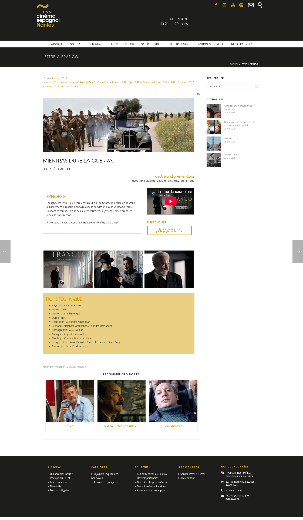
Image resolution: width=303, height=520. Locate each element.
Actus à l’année (88, 82)
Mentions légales (59, 490)
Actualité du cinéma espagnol (62, 82)
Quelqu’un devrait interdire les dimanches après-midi (240, 123)
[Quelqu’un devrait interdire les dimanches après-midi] (214, 127)
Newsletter (56, 486)
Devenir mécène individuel (152, 486)
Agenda (74, 44)
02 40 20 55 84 (233, 490)
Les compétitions (60, 482)
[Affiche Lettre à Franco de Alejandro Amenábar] (68, 269)
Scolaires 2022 (51, 86)
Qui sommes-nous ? (61, 474)
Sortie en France (69, 86)
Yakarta (228, 138)
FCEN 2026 (94, 44)
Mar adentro (173, 426)
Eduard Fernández (76, 367)
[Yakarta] (214, 143)
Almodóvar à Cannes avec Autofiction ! (238, 107)
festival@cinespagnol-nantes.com (237, 497)
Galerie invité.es (152, 44)
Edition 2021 (170, 82)
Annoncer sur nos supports (152, 490)
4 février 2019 (59, 78)
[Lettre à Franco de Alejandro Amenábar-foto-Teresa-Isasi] (169, 269)
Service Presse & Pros (193, 474)
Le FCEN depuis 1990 (121, 44)
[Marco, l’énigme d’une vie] (121, 401)
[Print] (198, 94)
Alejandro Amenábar (54, 367)
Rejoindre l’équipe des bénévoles (104, 476)
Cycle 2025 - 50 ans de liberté (145, 82)
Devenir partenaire (147, 478)
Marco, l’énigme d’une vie (121, 426)
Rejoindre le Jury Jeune (106, 482)
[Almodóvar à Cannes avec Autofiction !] (214, 111)
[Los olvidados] (214, 160)
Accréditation (187, 478)
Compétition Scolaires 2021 (112, 82)
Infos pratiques (241, 44)
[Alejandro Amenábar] (118, 269)
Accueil (56, 44)
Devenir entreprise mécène (152, 482)
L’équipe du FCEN (60, 478)
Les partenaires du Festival (152, 474)
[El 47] (70, 401)
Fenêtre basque (180, 44)
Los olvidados (231, 154)
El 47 (69, 426)
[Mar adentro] (173, 401)
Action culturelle (211, 44)
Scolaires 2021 (186, 82)
